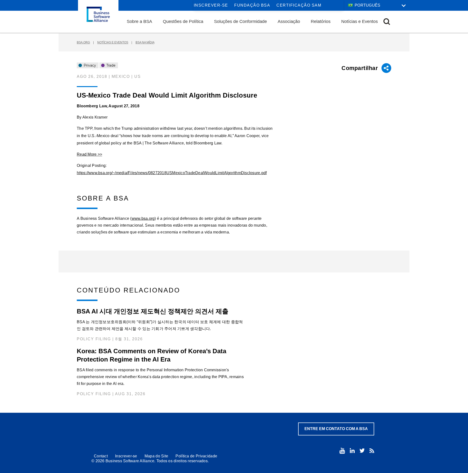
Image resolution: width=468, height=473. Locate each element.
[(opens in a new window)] (342, 450)
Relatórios (321, 21)
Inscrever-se (211, 5)
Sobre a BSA (139, 21)
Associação (289, 21)
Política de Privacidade (196, 456)
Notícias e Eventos (359, 21)
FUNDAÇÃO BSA (252, 5)
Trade (110, 65)
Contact (101, 456)
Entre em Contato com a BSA (336, 429)
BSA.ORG (83, 42)
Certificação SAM (298, 5)
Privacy (89, 65)
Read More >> (89, 154)
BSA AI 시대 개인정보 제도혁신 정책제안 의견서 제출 (152, 311)
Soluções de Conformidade (240, 21)
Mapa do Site (156, 456)
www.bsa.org (143, 218)
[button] (386, 21)
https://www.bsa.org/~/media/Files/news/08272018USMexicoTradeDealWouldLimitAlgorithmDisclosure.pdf (172, 173)
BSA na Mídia (145, 42)
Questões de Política (183, 21)
